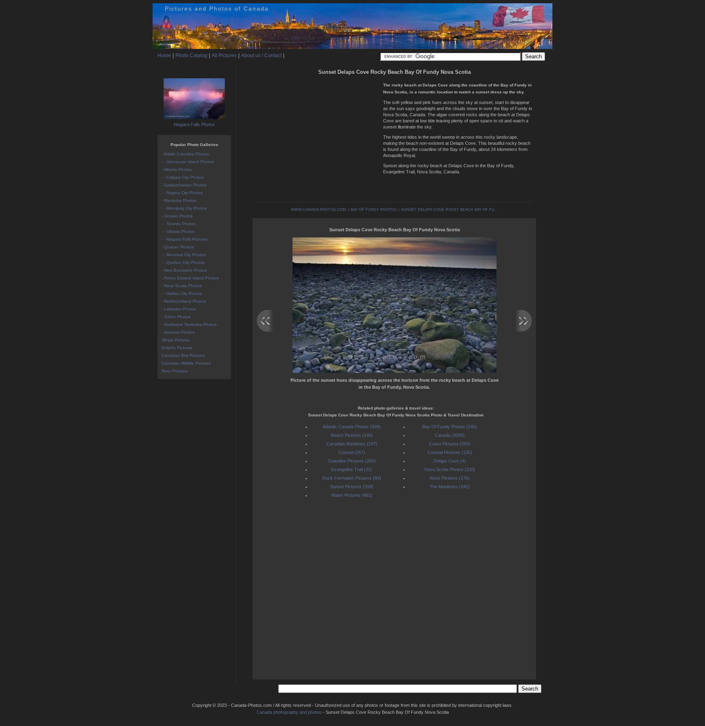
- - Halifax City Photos (182, 293)
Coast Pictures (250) (449, 443)
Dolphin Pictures (177, 347)
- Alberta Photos (177, 169)
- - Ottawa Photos (178, 231)
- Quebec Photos (178, 247)
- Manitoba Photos (179, 200)
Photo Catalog (191, 55)
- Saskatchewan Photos (184, 185)
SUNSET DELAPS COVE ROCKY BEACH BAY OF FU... (449, 210)
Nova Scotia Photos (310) (449, 469)
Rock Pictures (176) (450, 478)
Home (164, 55)
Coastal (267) (351, 452)
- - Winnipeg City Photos (184, 208)
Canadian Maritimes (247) (351, 443)
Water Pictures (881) (351, 495)
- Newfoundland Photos (184, 301)
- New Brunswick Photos (184, 270)
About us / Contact (261, 55)
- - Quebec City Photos (183, 262)
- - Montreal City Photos (184, 254)
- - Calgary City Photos (183, 177)
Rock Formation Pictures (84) (351, 478)
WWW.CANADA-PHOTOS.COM (318, 210)
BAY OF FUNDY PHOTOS (373, 210)
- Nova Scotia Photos (182, 285)
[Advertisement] (318, 135)
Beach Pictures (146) (352, 435)
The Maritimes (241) (450, 486)
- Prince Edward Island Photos (190, 278)
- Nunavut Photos (178, 332)
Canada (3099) (450, 435)
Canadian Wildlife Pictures (186, 363)
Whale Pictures (176, 340)
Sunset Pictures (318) (351, 486)
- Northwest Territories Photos (189, 324)
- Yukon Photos (176, 316)
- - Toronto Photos (178, 223)
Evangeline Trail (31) (351, 469)
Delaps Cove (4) (449, 460)
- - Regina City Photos (182, 192)
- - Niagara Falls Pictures (184, 239)
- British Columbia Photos (185, 154)
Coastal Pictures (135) (450, 452)
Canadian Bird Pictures (183, 355)
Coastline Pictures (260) (352, 460)
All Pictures (224, 55)
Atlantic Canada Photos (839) (352, 426)
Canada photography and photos (289, 712)
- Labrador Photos (179, 309)
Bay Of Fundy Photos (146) (449, 426)
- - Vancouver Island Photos (188, 161)
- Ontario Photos (177, 216)
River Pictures (174, 371)
